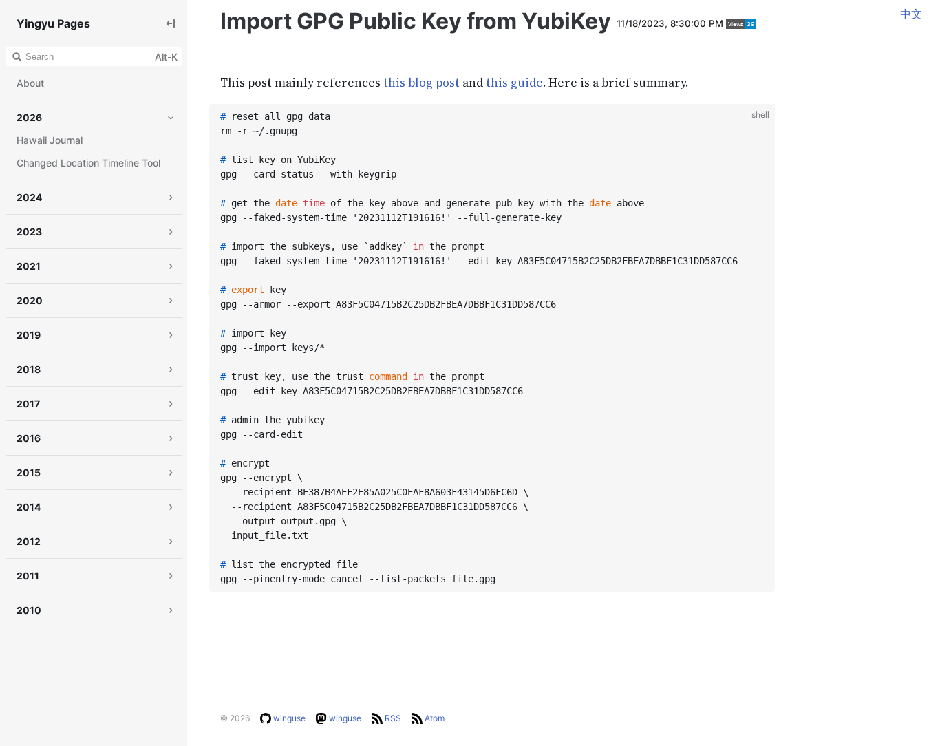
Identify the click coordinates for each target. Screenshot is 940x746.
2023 (29, 231)
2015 (29, 472)
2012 (29, 541)
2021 (29, 266)
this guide (514, 82)
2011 (28, 576)
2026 (29, 117)
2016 (29, 438)
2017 (28, 403)
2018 (29, 369)
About (30, 83)
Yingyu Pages (53, 23)
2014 (29, 507)
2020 (30, 300)
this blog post (421, 82)
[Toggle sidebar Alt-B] (171, 23)
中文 (911, 14)
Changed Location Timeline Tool (88, 163)
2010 (29, 610)
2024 (29, 197)
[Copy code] (761, 117)
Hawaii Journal (50, 140)
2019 (29, 335)
